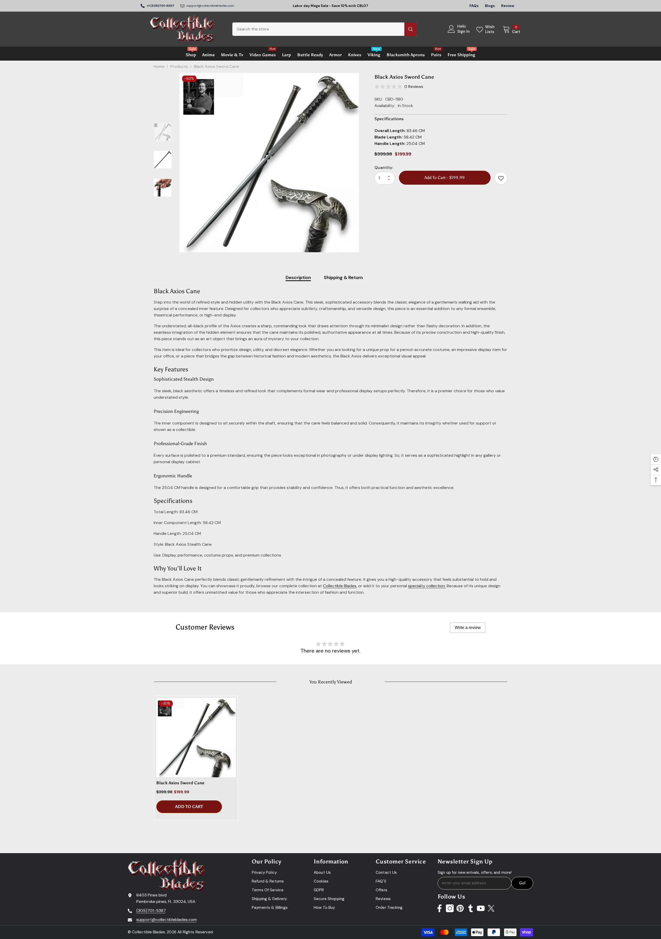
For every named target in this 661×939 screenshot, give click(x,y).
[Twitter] (491, 908)
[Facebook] (439, 908)
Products (179, 66)
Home (159, 66)
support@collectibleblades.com (210, 6)
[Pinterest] (460, 908)
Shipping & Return (343, 277)
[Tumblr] (470, 908)
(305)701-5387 (151, 910)
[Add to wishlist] (500, 178)
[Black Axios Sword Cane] (196, 737)
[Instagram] (450, 908)
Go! (522, 882)
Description (298, 277)
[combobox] (318, 29)
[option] (269, 162)
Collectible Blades (339, 586)
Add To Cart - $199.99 (444, 177)
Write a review (468, 627)
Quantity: (383, 167)
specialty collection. (427, 586)
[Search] (324, 29)
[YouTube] (481, 908)
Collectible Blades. (149, 932)
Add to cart (189, 806)
